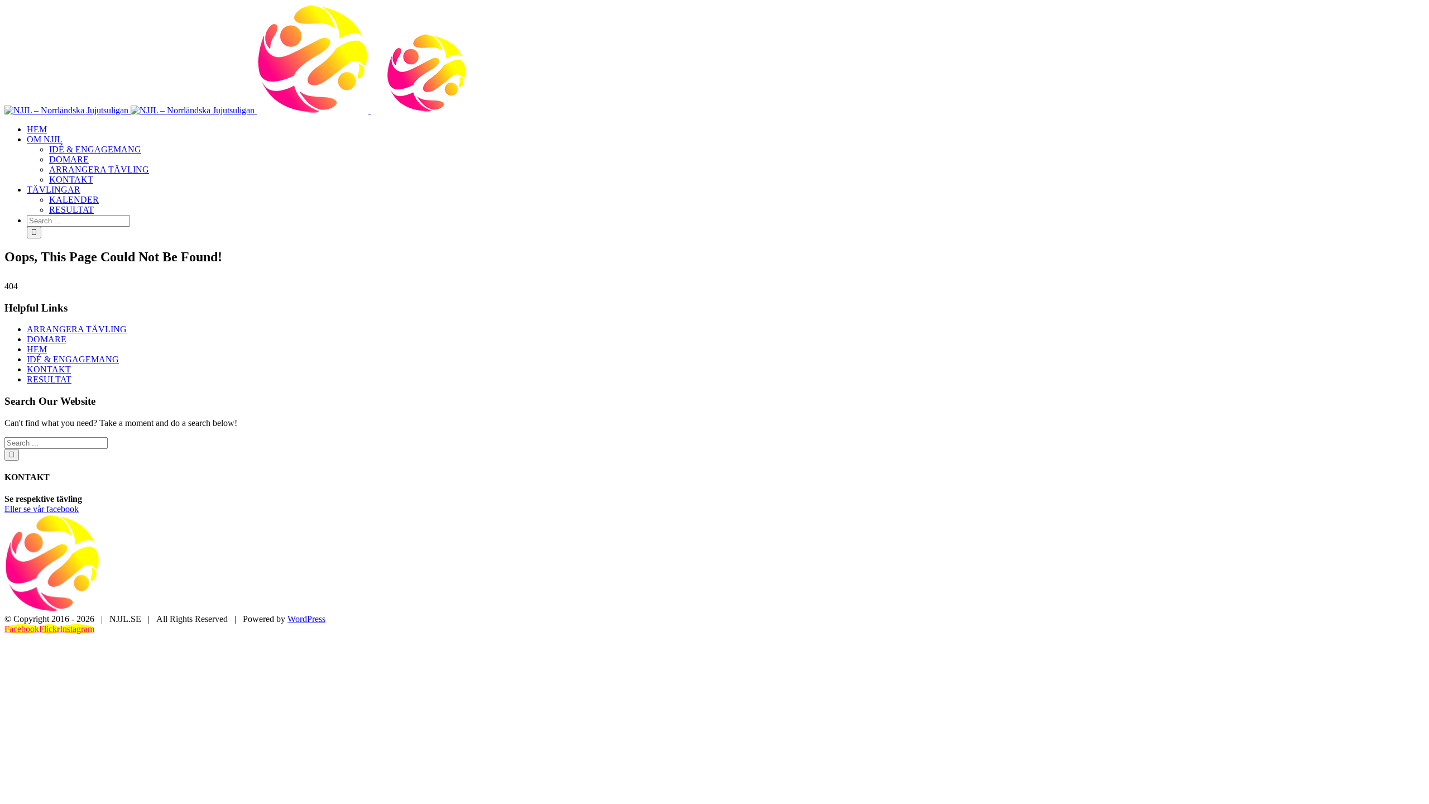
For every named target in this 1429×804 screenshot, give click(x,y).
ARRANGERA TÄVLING (77, 329)
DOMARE (46, 339)
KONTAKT (49, 369)
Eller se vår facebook (41, 509)
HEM (37, 349)
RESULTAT (49, 379)
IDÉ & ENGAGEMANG (73, 359)
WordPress (306, 619)
